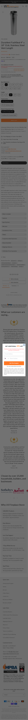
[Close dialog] (24, 345)
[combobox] (6, 358)
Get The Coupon (14, 363)
